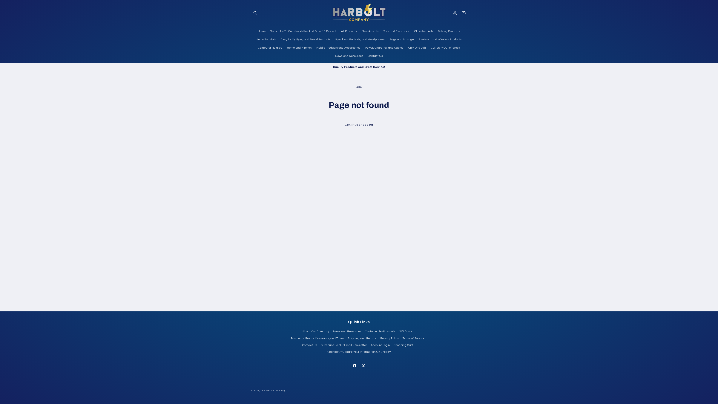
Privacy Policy (389, 338)
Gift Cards (406, 331)
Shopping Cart (403, 345)
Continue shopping (359, 124)
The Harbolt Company (273, 391)
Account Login (380, 345)
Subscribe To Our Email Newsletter (344, 345)
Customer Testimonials (380, 331)
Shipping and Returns (362, 338)
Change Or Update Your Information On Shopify (359, 352)
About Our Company (315, 331)
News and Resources (347, 331)
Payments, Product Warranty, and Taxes (317, 338)
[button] (255, 13)
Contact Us (309, 345)
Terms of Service (413, 338)
